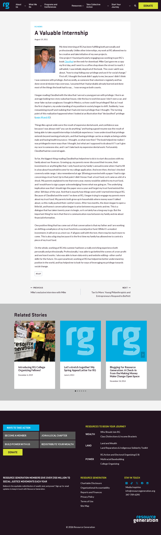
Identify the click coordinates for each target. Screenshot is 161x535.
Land (89, 445)
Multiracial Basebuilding (112, 459)
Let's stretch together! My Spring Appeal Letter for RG (80, 369)
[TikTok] (131, 483)
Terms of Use (86, 501)
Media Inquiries (133, 487)
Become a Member (15, 435)
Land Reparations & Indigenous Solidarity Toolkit (124, 447)
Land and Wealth (108, 443)
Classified (69, 61)
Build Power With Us (17, 444)
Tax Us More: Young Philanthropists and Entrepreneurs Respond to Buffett (110, 292)
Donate (148, 5)
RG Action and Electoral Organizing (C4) (119, 454)
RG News (38, 27)
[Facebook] (142, 483)
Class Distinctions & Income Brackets (118, 436)
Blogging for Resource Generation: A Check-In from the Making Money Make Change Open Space (124, 372)
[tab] (75, 391)
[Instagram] (126, 483)
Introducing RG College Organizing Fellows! (31, 369)
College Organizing (109, 463)
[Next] (143, 355)
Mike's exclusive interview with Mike (48, 290)
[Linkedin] (147, 483)
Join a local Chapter (54, 435)
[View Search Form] (135, 6)
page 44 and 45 (42, 117)
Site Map (84, 505)
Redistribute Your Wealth (58, 444)
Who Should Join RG (110, 431)
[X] (137, 483)
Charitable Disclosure (91, 483)
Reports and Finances (91, 492)
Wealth (90, 434)
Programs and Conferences (50, 5)
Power (90, 459)
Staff (38, 274)
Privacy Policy (87, 496)
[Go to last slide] (18, 355)
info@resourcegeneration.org (140, 490)
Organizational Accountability (95, 487)
